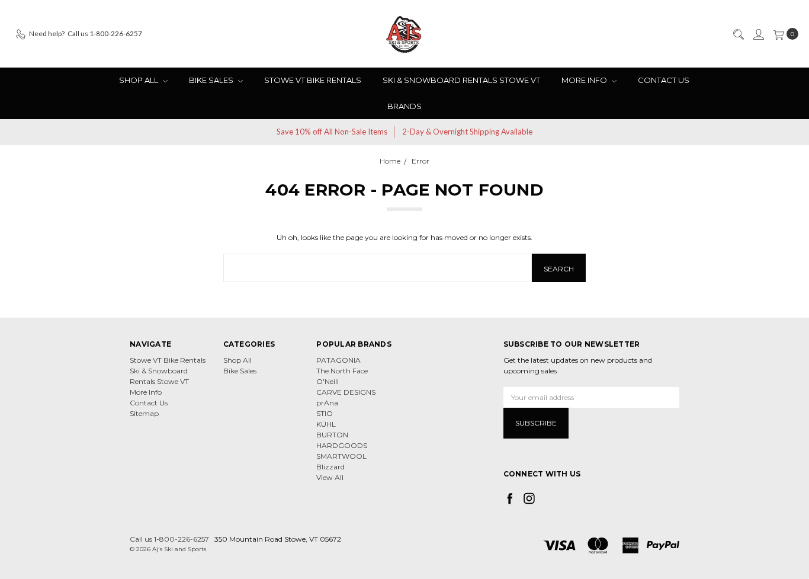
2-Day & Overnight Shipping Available (467, 131)
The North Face (342, 370)
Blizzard (330, 466)
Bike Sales (212, 80)
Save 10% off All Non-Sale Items (332, 131)
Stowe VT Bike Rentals (312, 80)
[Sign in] (758, 33)
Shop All (139, 80)
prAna (327, 402)
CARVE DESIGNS (345, 392)
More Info (585, 80)
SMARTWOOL (341, 456)
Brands (404, 106)
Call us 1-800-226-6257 (169, 539)
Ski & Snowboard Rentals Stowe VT (461, 80)
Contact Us (663, 80)
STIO (324, 413)
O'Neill (327, 381)
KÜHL (326, 424)
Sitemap (144, 413)
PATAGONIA (338, 360)
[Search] (737, 33)
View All (329, 477)
